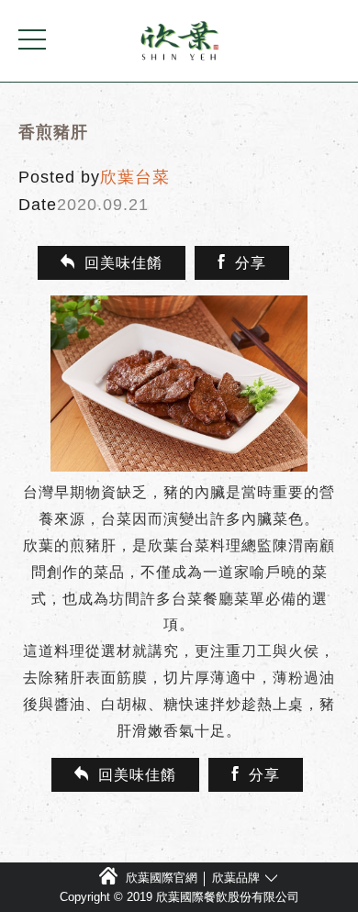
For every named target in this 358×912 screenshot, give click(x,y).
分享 (250, 263)
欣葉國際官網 (161, 877)
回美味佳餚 (123, 263)
